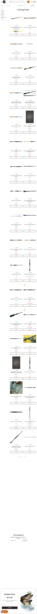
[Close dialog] (35, 590)
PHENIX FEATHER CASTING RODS (16, 151)
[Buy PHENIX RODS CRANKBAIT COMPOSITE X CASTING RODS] (16, 362)
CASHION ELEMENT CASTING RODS (30, 324)
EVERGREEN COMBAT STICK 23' (29, 275)
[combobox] (18, 2)
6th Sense (2, 13)
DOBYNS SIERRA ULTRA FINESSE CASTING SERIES (16, 102)
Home (18, 5)
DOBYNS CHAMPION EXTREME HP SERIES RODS (30, 151)
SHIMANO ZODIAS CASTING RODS (29, 299)
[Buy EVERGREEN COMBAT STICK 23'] (30, 265)
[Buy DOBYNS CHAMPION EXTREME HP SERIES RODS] (30, 141)
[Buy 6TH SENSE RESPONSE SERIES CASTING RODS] (30, 191)
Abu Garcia (2, 14)
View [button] (16, 34)
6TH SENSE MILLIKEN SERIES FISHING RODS (16, 324)
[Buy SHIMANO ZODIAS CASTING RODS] (30, 290)
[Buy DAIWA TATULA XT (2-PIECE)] (16, 412)
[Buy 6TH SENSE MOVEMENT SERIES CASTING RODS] (30, 93)
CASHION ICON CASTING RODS (16, 299)
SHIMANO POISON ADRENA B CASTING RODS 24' (30, 397)
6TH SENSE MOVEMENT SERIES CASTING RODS (30, 102)
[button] (2, 10)
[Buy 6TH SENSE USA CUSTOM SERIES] (16, 338)
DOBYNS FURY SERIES (16, 53)
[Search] (28, 2)
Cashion (16, 300)
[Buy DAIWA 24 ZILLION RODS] (30, 437)
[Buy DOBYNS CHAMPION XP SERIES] (30, 18)
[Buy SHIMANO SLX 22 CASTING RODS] (16, 215)
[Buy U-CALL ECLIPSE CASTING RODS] (30, 412)
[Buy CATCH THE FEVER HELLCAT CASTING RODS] (16, 18)
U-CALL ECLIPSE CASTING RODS (30, 422)
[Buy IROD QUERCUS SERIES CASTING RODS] (16, 68)
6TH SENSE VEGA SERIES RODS (30, 347)
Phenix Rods (30, 128)
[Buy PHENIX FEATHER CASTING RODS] (16, 141)
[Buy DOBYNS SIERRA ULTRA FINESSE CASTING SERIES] (16, 93)
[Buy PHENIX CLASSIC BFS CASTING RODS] (30, 117)
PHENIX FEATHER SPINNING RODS (16, 176)
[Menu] (1, 2)
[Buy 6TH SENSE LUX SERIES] (30, 68)
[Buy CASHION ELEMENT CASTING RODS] (30, 314)
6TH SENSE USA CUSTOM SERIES (16, 348)
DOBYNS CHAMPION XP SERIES (30, 27)
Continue (10, 607)
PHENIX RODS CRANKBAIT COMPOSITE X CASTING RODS (16, 372)
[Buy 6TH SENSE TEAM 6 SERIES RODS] (16, 387)
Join (24, 540)
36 (8, 5)
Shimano (16, 226)
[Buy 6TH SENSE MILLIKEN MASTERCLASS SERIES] (16, 437)
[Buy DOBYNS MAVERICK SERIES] (30, 215)
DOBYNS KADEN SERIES (16, 126)
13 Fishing (2, 11)
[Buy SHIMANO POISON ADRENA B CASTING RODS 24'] (30, 387)
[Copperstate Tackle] (4, 2)
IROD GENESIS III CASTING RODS (29, 53)
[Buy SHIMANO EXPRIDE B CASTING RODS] (16, 240)
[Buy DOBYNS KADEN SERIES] (16, 117)
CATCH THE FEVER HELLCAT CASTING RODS (16, 28)
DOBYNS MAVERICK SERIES (29, 224)
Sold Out (29, 329)
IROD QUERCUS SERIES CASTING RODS (16, 78)
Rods (21, 5)
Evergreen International (29, 276)
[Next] (27, 457)
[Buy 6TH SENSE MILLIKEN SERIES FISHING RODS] (16, 314)
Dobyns (30, 28)
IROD (29, 55)
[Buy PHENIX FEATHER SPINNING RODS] (16, 166)
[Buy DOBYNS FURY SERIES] (16, 44)
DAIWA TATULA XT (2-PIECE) (16, 421)
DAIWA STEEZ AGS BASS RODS (30, 249)
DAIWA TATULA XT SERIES (30, 371)
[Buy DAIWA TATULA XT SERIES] (30, 362)
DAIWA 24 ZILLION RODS (30, 446)
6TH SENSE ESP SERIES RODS (30, 175)
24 (6, 5)
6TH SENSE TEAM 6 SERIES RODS (16, 397)
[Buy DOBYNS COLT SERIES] (16, 265)
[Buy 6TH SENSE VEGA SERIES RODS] (30, 338)
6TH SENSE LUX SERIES (29, 77)
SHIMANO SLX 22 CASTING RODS (16, 225)
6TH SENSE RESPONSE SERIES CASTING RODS (30, 201)
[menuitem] (32, 3)
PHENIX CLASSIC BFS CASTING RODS (30, 126)
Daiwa (30, 373)
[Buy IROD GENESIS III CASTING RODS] (30, 44)
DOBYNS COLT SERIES (16, 274)
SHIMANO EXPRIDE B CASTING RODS (16, 250)
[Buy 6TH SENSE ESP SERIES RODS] (30, 166)
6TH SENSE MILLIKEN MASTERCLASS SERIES (16, 447)
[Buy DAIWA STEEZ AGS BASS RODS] (30, 240)
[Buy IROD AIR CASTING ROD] (16, 191)
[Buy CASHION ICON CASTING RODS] (16, 290)
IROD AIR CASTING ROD (16, 200)
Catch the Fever (3, 17)
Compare (16, 25)
